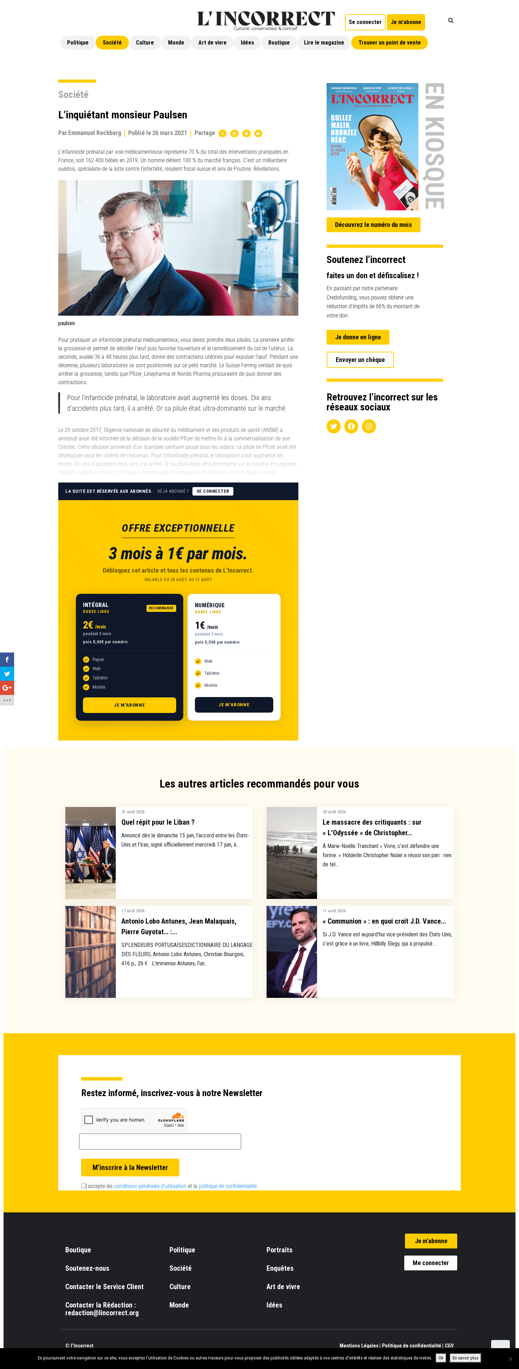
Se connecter (213, 491)
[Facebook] (351, 426)
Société (112, 42)
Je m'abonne (129, 705)
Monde (176, 42)
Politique (78, 42)
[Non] (510, 1358)
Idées (247, 42)
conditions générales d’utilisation (150, 1186)
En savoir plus (465, 1358)
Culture (145, 42)
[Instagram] (369, 426)
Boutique (279, 42)
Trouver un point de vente (389, 42)
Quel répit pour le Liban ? (158, 822)
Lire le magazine (324, 42)
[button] (451, 20)
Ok (441, 1358)
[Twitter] (334, 426)
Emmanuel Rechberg (94, 132)
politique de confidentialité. (228, 1186)
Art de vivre (212, 42)
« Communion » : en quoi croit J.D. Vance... (384, 921)
